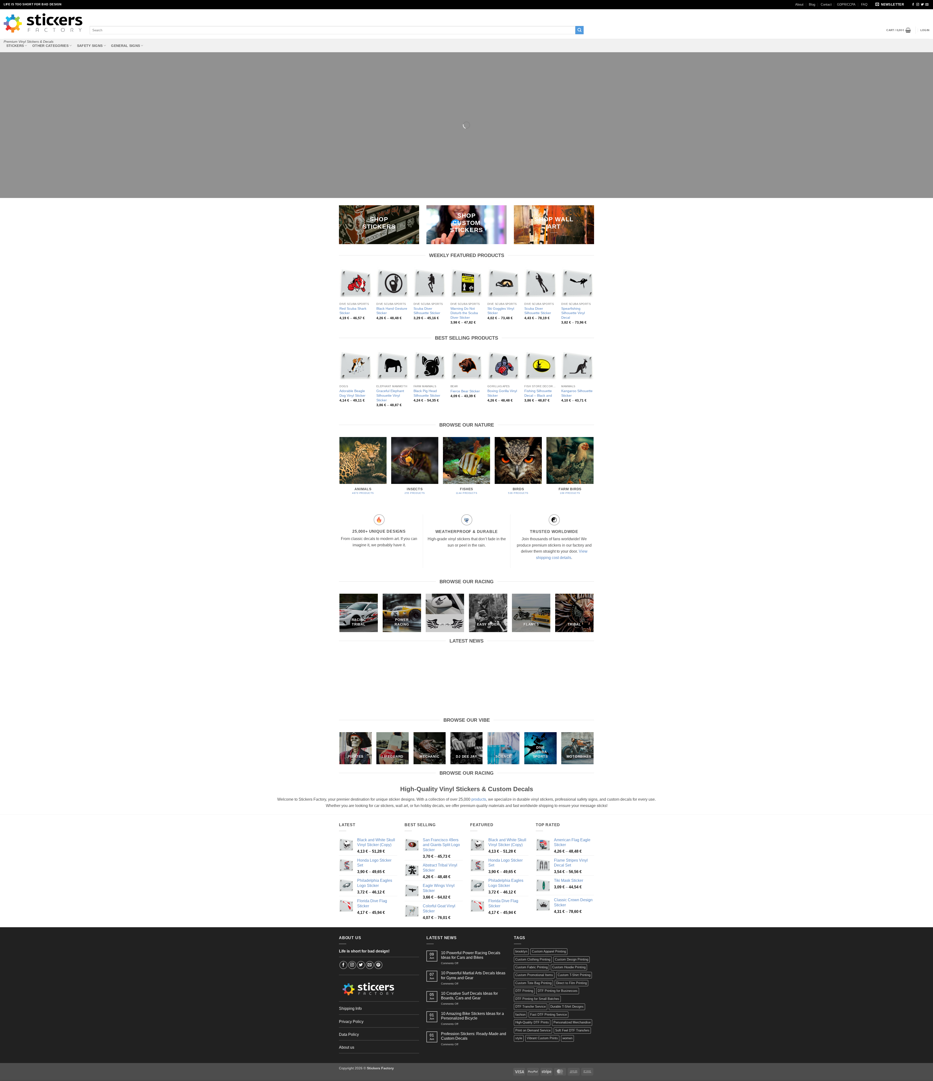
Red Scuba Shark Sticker (352, 311)
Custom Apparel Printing (549, 951)
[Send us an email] (926, 4)
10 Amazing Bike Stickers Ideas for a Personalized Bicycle (564, 663)
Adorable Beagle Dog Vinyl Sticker (352, 393)
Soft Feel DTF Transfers (572, 1030)
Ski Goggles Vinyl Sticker (500, 311)
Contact (826, 4)
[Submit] (579, 30)
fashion (520, 1014)
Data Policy (349, 1034)
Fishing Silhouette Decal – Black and (538, 393)
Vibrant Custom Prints (542, 1038)
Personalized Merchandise (572, 1022)
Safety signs (90, 46)
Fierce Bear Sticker (465, 391)
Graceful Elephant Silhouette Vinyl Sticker (390, 395)
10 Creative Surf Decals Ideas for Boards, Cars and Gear (499, 663)
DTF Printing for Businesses (558, 991)
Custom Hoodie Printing (569, 967)
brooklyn (521, 951)
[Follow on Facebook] (913, 4)
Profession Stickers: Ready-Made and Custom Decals (473, 1036)
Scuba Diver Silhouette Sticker (427, 311)
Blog (812, 4)
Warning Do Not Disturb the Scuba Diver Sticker (464, 313)
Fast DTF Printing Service (548, 1014)
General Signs (125, 46)
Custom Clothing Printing (532, 959)
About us (346, 1047)
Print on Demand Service (533, 1030)
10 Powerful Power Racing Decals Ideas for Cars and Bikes (368, 663)
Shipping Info (350, 1008)
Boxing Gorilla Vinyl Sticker (502, 393)
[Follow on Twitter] (922, 4)
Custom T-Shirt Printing (574, 975)
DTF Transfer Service (530, 1006)
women (567, 1038)
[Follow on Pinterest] (378, 965)
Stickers (15, 46)
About (799, 4)
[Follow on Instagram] (917, 4)
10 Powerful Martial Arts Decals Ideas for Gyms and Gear (434, 663)
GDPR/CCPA (846, 4)
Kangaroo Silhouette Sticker (577, 393)
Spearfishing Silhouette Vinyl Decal (573, 313)
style (518, 1038)
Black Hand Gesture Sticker (391, 311)
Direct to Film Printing (571, 983)
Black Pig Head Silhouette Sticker (427, 393)
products (478, 799)
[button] (890, 5)
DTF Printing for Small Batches (537, 999)
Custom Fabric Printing (531, 967)
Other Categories (50, 46)
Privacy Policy (351, 1022)
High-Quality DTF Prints (532, 1022)
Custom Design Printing (571, 959)
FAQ (864, 4)
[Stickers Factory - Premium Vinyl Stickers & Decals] (43, 23)
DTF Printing (524, 991)
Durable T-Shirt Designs (567, 1006)
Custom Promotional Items (534, 975)
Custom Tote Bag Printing (533, 983)
